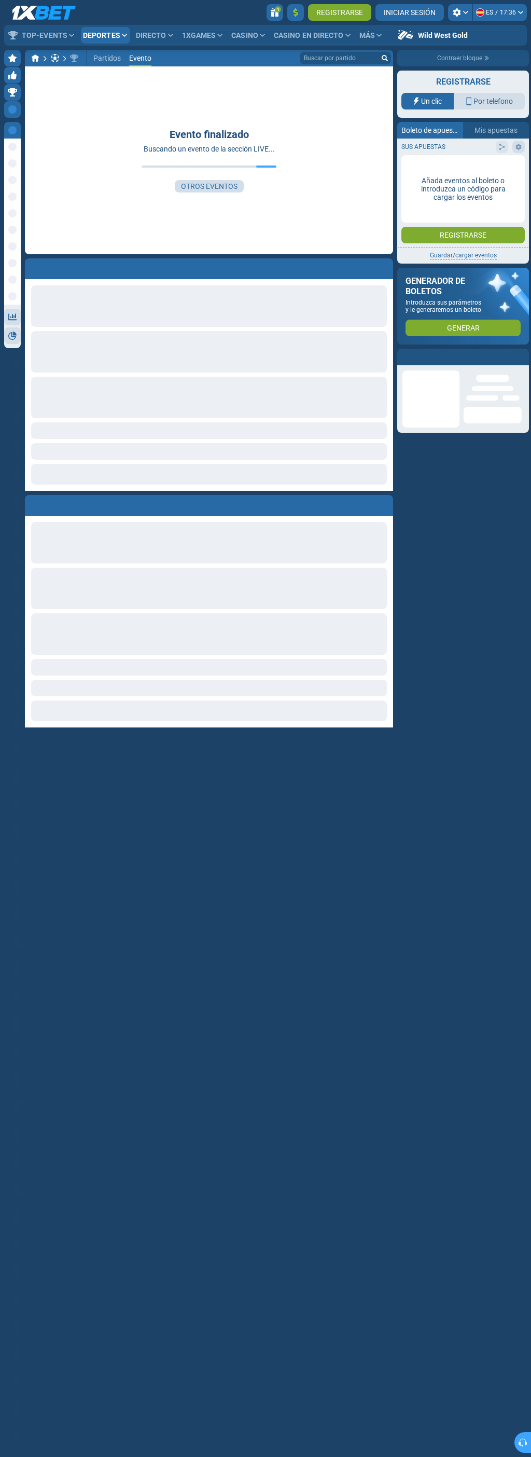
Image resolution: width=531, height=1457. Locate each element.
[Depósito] (295, 12)
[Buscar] (385, 58)
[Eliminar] (382, 503)
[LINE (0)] (35, 58)
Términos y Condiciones (469, 208)
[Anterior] (33, 503)
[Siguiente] (56, 503)
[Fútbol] (55, 58)
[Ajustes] (460, 12)
